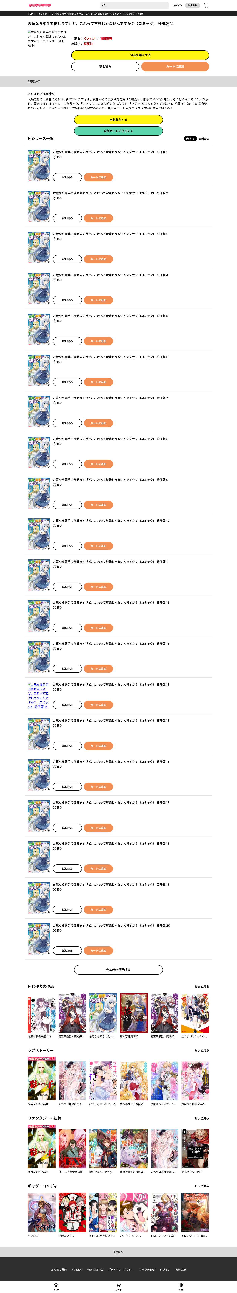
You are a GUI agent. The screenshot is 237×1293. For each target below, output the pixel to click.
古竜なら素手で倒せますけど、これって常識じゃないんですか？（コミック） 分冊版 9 (110, 480)
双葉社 (88, 43)
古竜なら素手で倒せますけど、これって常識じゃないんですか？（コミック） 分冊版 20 (111, 925)
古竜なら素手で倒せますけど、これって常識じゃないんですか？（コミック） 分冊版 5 (110, 316)
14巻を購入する (140, 55)
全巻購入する (118, 120)
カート (118, 1289)
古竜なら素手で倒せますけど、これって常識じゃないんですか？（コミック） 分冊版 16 (111, 761)
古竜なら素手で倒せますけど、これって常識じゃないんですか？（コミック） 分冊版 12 (111, 602)
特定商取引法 (95, 1269)
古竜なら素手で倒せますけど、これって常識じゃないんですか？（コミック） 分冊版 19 (111, 884)
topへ (119, 1252)
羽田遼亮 (106, 38)
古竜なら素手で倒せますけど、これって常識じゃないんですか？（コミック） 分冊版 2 (110, 193)
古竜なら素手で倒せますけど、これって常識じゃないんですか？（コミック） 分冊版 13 (111, 643)
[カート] (206, 5)
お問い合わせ (147, 1269)
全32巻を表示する (118, 970)
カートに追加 (175, 66)
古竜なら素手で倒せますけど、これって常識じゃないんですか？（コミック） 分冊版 (98, 13)
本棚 (181, 1289)
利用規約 (77, 1269)
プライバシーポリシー (121, 1269)
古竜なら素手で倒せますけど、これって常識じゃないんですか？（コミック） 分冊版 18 (111, 843)
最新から (204, 138)
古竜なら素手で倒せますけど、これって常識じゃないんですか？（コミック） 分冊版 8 (110, 439)
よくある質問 (59, 1269)
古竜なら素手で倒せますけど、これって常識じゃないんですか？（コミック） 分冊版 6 (110, 357)
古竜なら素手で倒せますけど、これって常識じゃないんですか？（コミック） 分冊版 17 (111, 802)
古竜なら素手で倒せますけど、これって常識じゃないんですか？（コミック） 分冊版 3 (110, 234)
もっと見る (201, 986)
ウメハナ (90, 38)
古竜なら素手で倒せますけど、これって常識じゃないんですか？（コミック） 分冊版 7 (110, 398)
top (30, 13)
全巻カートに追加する (118, 131)
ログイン (177, 5)
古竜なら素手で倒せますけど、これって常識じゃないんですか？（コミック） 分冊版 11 (110, 562)
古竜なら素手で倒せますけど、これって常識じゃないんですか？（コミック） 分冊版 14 (111, 684)
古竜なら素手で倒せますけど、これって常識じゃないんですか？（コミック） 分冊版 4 (110, 275)
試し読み (105, 66)
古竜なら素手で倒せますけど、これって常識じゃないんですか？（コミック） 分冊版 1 (110, 152)
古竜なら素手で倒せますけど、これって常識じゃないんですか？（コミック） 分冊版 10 (111, 520)
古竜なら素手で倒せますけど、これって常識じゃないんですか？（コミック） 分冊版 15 (111, 720)
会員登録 (192, 5)
